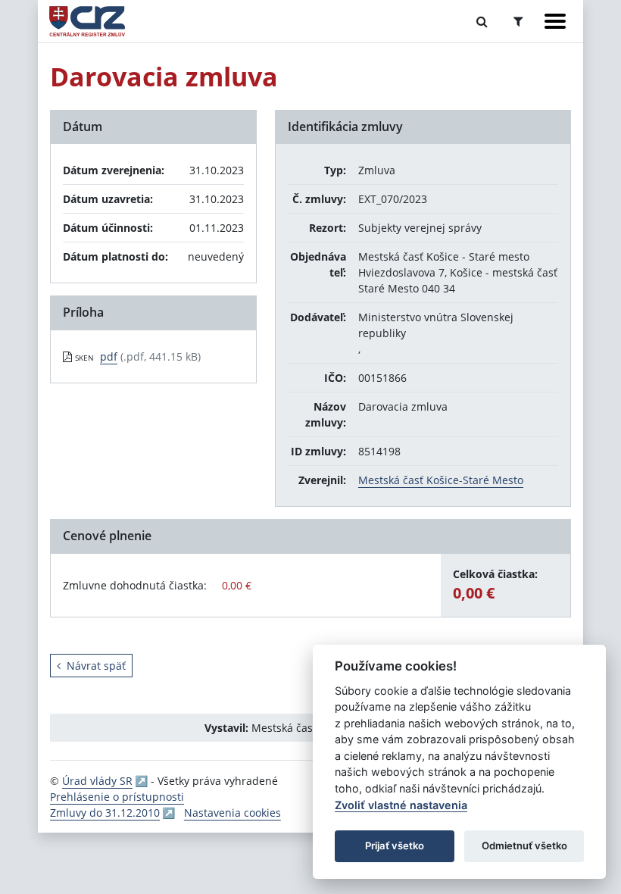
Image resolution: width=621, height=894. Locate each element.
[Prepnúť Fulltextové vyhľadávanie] (482, 21)
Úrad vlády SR (97, 781)
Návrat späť (96, 665)
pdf (108, 356)
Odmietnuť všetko (524, 845)
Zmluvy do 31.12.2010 (105, 812)
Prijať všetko (394, 845)
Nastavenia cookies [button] (232, 812)
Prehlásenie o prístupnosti (117, 796)
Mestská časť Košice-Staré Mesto (440, 480)
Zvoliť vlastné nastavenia (401, 805)
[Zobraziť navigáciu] (555, 21)
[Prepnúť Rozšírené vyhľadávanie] (518, 21)
